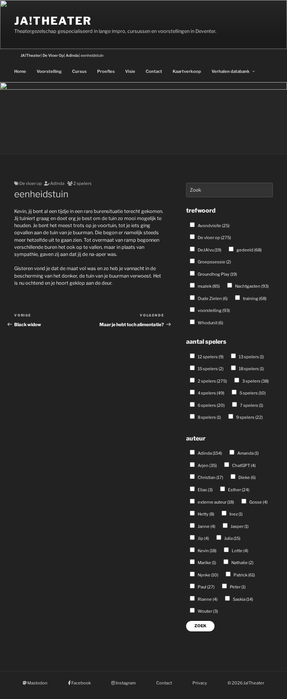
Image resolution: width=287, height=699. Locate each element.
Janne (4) (206, 526)
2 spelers (82, 183)
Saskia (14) (242, 599)
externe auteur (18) (215, 502)
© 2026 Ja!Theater (246, 683)
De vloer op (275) (214, 237)
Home (20, 71)
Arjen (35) (207, 465)
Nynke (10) (207, 575)
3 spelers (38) (255, 381)
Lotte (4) (239, 550)
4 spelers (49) (210, 393)
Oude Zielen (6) (212, 298)
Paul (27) (206, 587)
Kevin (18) (206, 550)
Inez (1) (236, 514)
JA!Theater (53, 20)
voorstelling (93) (213, 310)
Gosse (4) (258, 502)
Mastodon (37, 683)
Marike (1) (206, 562)
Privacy (199, 683)
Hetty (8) (205, 514)
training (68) (254, 298)
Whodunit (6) (210, 322)
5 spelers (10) (252, 393)
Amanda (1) (248, 453)
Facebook (81, 683)
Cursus (79, 71)
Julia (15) (231, 538)
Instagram (125, 683)
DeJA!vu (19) (209, 250)
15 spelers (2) (210, 368)
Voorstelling (49, 71)
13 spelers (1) (251, 356)
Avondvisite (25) (213, 225)
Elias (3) (205, 489)
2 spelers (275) (212, 381)
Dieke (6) (247, 477)
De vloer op (30, 183)
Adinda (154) (209, 453)
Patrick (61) (244, 575)
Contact (154, 71)
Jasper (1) (239, 526)
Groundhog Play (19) (217, 274)
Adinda (57, 183)
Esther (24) (238, 489)
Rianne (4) (207, 599)
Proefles (106, 71)
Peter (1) (237, 587)
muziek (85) (208, 286)
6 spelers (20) (211, 405)
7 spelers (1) (251, 405)
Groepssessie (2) (214, 262)
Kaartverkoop (187, 71)
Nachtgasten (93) (251, 286)
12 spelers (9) (210, 356)
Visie (130, 71)
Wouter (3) (207, 611)
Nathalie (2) (242, 562)
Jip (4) (203, 538)
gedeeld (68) (249, 250)
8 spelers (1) (209, 417)
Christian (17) (210, 477)
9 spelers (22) (249, 417)
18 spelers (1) (251, 368)
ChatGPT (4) (243, 465)
